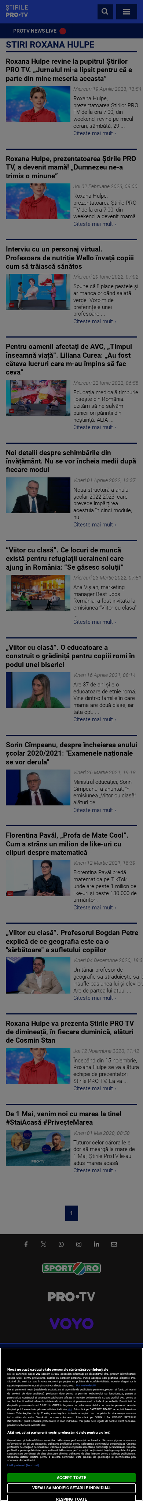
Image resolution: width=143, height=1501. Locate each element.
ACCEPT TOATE (71, 1477)
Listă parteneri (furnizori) (23, 1465)
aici (70, 1409)
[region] (71, 1424)
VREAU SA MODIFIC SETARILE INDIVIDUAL (71, 1488)
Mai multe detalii (86, 1385)
